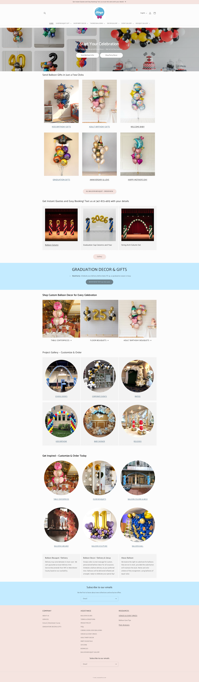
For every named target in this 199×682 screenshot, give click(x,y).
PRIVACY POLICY (86, 623)
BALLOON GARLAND (61, 546)
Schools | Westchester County (51, 623)
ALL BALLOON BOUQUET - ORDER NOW (99, 191)
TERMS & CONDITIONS (88, 619)
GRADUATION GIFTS (61, 179)
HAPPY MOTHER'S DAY (137, 179)
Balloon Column (51, 245)
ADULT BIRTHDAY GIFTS (99, 126)
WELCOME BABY (137, 126)
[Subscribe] (115, 598)
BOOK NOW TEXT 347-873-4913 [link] (99, 282)
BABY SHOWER (99, 441)
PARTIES (138, 396)
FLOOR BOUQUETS (98, 340)
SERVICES (45, 619)
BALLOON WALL (137, 546)
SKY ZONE (84, 645)
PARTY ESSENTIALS (87, 641)
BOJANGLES (84, 648)
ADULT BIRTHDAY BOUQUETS (136, 340)
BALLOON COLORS (86, 616)
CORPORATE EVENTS (99, 396)
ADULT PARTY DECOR (87, 637)
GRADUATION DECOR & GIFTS (51, 626)
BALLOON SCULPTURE (99, 546)
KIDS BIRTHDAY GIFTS (61, 126)
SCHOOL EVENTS (61, 396)
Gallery (99, 256)
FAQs (82, 626)
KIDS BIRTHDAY (61, 441)
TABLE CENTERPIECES (60, 340)
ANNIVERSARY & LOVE (99, 179)
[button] (44, 13)
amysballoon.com (101, 677)
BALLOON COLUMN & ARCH (138, 499)
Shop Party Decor (111, 55)
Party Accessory (124, 625)
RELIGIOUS (137, 441)
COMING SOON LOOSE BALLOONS (91, 630)
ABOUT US (45, 616)
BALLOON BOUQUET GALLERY (90, 652)
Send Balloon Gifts (87, 55)
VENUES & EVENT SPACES (89, 634)
